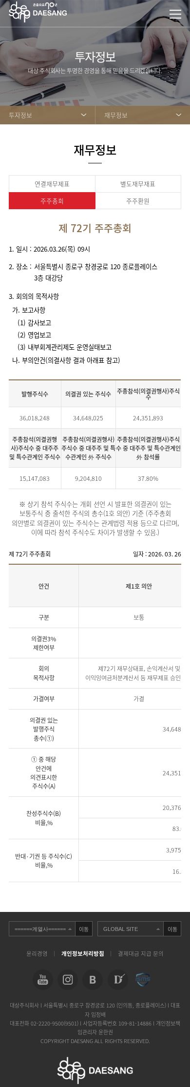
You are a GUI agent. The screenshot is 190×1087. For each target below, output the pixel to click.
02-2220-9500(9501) (55, 1023)
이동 (84, 929)
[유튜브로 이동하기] (43, 979)
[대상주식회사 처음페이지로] (38, 6)
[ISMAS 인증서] (143, 979)
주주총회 (52, 200)
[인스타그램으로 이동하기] (67, 979)
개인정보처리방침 (82, 953)
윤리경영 (37, 953)
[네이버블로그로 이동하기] (92, 979)
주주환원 (138, 200)
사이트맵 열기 (175, 14)
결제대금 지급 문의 (141, 953)
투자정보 (20, 114)
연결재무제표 (52, 183)
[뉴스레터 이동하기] (118, 979)
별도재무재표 (137, 183)
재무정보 (116, 114)
